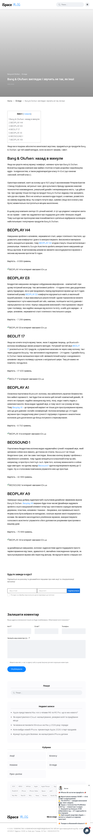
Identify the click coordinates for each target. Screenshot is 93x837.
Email (37, 626)
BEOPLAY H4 (16, 122)
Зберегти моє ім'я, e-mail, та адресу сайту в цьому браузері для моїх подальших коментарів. (39, 662)
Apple (36, 786)
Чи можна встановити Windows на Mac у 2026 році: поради (40, 725)
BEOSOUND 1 (16, 136)
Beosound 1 (43, 465)
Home (9, 101)
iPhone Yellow (34, 791)
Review (45, 795)
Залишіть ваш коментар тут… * (18, 638)
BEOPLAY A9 (16, 139)
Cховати (27, 114)
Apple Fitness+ (45, 786)
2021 (13, 786)
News (37, 795)
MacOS (23, 795)
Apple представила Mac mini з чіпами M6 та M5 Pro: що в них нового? (45, 712)
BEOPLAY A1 (15, 132)
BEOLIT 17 (14, 129)
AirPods (28, 786)
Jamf (50, 791)
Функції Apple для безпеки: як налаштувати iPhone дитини (40, 734)
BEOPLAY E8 (16, 126)
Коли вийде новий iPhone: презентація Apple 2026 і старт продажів (44, 729)
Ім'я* (9, 626)
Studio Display (54, 795)
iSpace (44, 791)
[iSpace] (11, 4)
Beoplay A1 (17, 407)
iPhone (24, 791)
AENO (20, 786)
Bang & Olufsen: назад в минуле (24, 119)
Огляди (18, 101)
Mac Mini (14, 795)
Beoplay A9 (28, 503)
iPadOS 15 (15, 791)
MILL (30, 795)
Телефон (65, 626)
